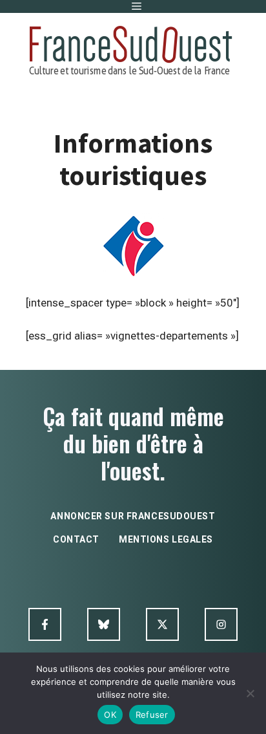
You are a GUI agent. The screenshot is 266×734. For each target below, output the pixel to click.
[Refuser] (249, 693)
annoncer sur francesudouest (132, 516)
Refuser (152, 714)
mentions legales (166, 539)
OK (110, 714)
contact (76, 539)
